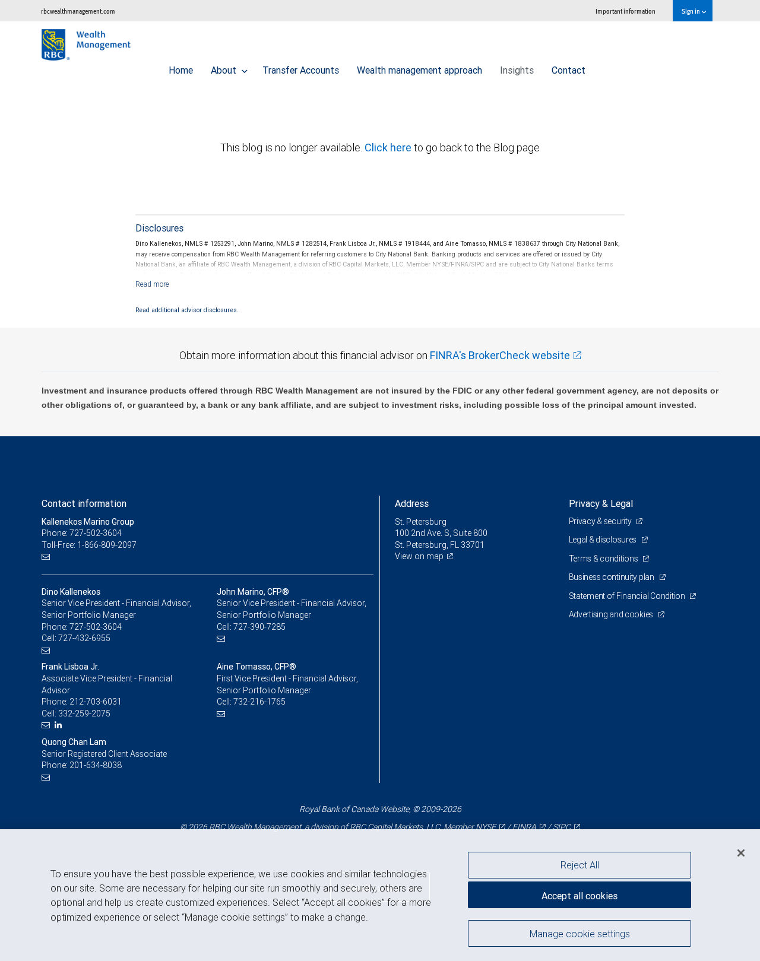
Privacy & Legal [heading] (601, 503)
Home (181, 70)
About (225, 70)
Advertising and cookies (612, 614)
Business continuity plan (612, 577)
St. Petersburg (420, 521)
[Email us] (47, 556)
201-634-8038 (95, 765)
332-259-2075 (84, 713)
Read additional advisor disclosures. (187, 310)
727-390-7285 (259, 626)
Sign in (691, 11)
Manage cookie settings (580, 933)
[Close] (741, 853)
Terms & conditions (604, 558)
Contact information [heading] (84, 503)
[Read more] (152, 284)
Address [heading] (412, 503)
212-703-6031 (95, 701)
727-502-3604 (95, 626)
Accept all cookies (580, 896)
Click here (389, 147)
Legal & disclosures (603, 539)
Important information (626, 11)
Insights (517, 70)
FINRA (524, 827)
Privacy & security (601, 521)
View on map (419, 556)
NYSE (486, 827)
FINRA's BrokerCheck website (500, 355)
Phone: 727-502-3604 (82, 533)
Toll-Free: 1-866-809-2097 (89, 545)
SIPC (562, 827)
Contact (568, 70)
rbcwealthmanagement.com (78, 11)
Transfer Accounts (300, 70)
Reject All (579, 865)
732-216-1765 (259, 701)
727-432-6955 (84, 638)
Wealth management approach (419, 70)
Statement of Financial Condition (628, 596)
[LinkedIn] (60, 725)
